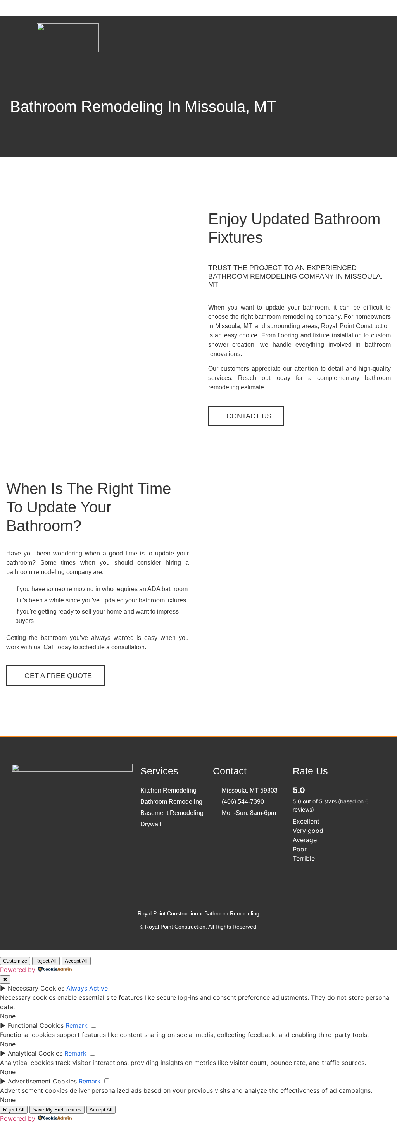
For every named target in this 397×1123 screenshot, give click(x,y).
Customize (15, 961)
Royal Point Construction (168, 913)
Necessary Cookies (36, 988)
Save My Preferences (57, 1110)
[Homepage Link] (68, 50)
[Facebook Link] (21, 822)
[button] (354, 39)
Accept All (76, 961)
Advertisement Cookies (42, 1081)
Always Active (87, 988)
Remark (77, 1025)
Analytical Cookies (35, 1053)
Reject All (46, 961)
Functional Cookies (36, 1025)
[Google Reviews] (44, 822)
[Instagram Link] (68, 822)
